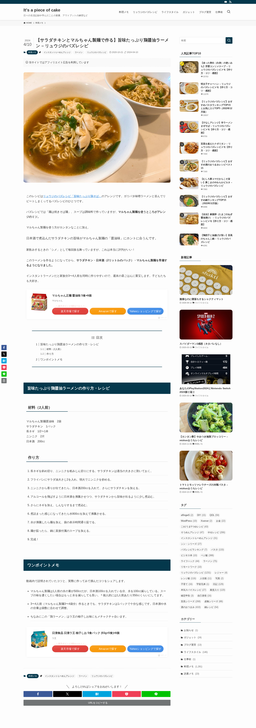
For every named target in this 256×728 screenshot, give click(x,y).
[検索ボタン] (228, 12)
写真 (219, 578)
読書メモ (191, 673)
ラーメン (79, 52)
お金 (220, 521)
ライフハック (190, 561)
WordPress (189, 521)
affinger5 (187, 515)
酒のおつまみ (190, 607)
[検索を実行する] (229, 40)
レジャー (221, 572)
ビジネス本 (189, 555)
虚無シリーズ (213, 601)
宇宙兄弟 (202, 584)
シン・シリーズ (191, 544)
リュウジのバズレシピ (96, 52)
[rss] (230, 2)
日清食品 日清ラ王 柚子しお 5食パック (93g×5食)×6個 (85, 632)
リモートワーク (191, 567)
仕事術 (189, 659)
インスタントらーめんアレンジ (57, 52)
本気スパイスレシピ (193, 590)
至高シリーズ (190, 601)
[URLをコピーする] (4, 380)
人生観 (205, 578)
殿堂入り (217, 590)
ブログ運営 (192, 644)
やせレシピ (216, 532)
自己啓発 (204, 595)
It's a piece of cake (42, 10)
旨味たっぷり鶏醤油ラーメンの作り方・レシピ (69, 344)
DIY (201, 515)
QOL (214, 515)
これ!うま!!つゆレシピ (194, 526)
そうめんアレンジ (192, 532)
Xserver (206, 521)
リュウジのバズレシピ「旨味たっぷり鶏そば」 (72, 196)
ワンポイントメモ (51, 359)
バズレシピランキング (194, 549)
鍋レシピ (211, 607)
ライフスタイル (196, 652)
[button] (38, 694)
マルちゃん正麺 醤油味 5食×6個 (72, 295)
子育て (186, 584)
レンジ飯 (188, 578)
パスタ (217, 549)
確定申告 (187, 595)
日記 (218, 584)
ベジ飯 (207, 555)
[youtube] (225, 2)
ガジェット (192, 637)
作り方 (50, 353)
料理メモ (32, 52)
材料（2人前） (54, 349)
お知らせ (191, 630)
